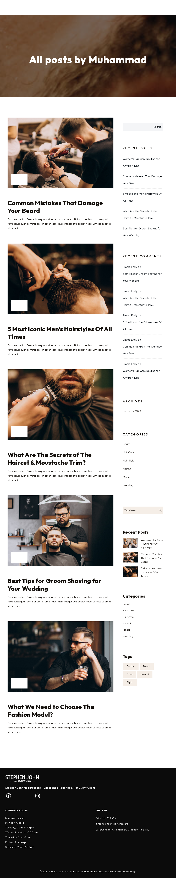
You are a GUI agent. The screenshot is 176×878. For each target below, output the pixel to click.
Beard (126, 444)
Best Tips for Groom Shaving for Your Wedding (54, 584)
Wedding (128, 485)
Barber (131, 666)
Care (129, 674)
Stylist (130, 682)
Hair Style (128, 460)
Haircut (127, 468)
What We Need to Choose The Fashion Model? (51, 710)
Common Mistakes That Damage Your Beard (55, 206)
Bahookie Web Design (123, 871)
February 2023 (132, 411)
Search (157, 126)
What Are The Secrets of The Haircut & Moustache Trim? (50, 458)
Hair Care (128, 452)
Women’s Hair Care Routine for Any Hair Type (141, 162)
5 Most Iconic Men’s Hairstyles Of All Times (60, 332)
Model (126, 477)
